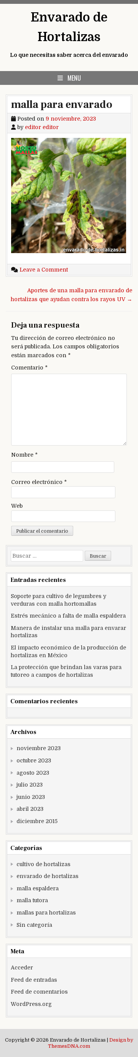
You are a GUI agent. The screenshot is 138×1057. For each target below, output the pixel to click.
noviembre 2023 (38, 748)
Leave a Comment (44, 270)
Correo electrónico (39, 482)
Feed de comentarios (39, 992)
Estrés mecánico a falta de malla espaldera (68, 616)
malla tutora (32, 900)
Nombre (24, 455)
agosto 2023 (32, 773)
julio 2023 (29, 785)
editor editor (42, 127)
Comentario (29, 367)
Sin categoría (34, 925)
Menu (74, 78)
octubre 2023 (33, 760)
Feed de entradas (34, 980)
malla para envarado (61, 104)
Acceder (22, 967)
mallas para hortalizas (46, 913)
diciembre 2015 (37, 821)
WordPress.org (31, 1004)
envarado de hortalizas (47, 876)
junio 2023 (30, 797)
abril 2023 (29, 809)
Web (17, 506)
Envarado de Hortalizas (69, 27)
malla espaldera (37, 888)
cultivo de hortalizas (43, 864)
